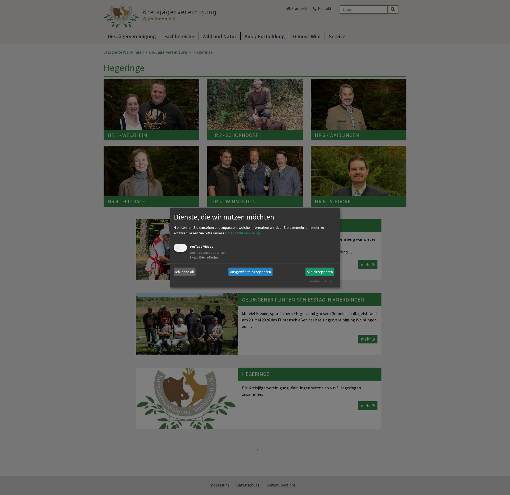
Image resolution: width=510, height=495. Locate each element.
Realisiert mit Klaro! (322, 281)
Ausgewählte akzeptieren (250, 271)
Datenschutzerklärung (242, 233)
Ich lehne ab (184, 271)
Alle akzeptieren (320, 271)
